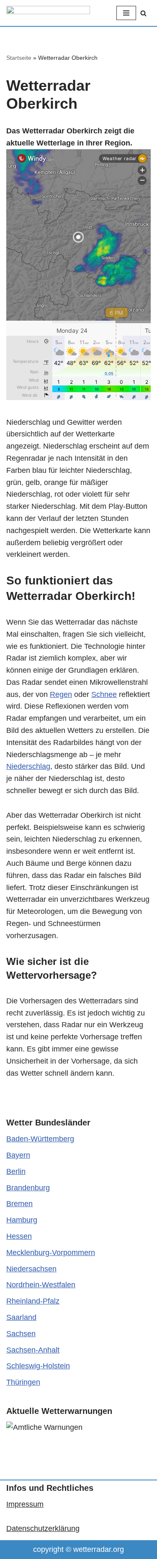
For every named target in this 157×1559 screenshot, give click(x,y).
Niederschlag (28, 766)
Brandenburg (28, 1188)
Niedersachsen (31, 1269)
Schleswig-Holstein (38, 1366)
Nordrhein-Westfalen (40, 1285)
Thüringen (23, 1382)
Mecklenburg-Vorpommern (50, 1252)
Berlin (16, 1171)
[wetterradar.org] (48, 13)
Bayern (18, 1155)
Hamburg (21, 1220)
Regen (61, 694)
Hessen (19, 1236)
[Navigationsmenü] (126, 13)
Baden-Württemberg (40, 1139)
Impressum (25, 1504)
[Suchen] (143, 13)
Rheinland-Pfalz (32, 1301)
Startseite (18, 57)
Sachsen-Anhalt (32, 1350)
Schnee (104, 694)
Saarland (21, 1317)
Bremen (19, 1203)
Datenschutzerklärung (43, 1528)
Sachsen (21, 1333)
